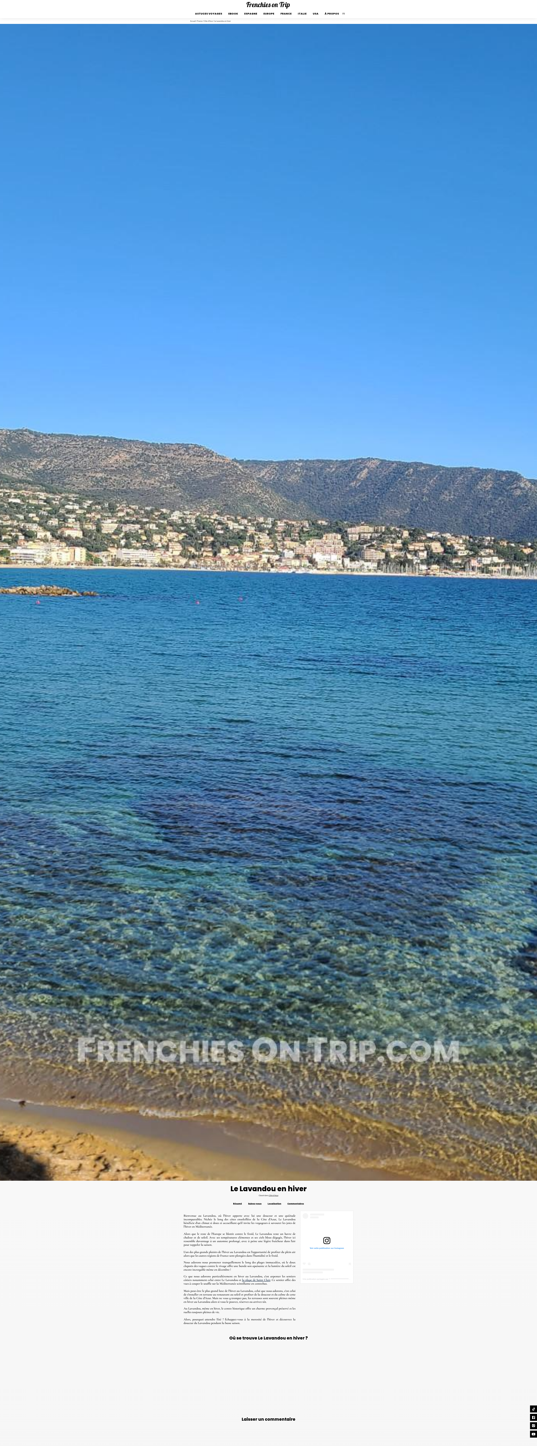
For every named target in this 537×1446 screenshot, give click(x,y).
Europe (268, 13)
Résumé (237, 1203)
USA (316, 13)
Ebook (233, 13)
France (286, 13)
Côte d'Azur (273, 1195)
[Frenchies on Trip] (268, 5)
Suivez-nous (255, 1203)
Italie (302, 13)
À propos (332, 13)
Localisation (274, 1203)
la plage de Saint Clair (256, 1280)
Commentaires (295, 1203)
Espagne (250, 13)
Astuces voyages (208, 13)
